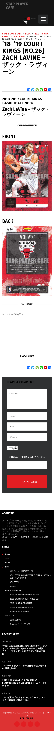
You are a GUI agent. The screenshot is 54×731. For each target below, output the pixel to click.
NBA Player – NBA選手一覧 (21, 571)
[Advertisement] (27, 335)
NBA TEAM (14, 582)
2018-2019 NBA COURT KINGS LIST (24, 598)
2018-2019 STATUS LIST (20, 611)
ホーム (8, 558)
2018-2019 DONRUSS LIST (21, 603)
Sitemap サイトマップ (20, 624)
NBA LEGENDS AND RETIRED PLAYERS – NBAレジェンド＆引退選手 (30, 576)
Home (7, 554)
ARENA (13, 586)
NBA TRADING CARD (13, 590)
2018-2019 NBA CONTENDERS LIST (24, 594)
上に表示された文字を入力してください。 (27, 457)
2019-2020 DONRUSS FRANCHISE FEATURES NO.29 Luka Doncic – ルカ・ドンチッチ (24, 683)
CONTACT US (15, 619)
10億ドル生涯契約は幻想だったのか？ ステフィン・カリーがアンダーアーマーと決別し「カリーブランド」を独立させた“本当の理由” (24, 650)
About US (36, 536)
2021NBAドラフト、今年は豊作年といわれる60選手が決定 (24, 667)
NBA (7, 566)
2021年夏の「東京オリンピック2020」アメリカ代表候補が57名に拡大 (24, 698)
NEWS (7, 562)
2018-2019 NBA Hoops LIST (21, 607)
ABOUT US (9, 615)
